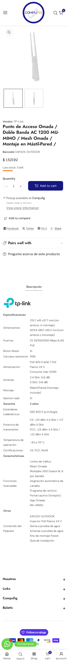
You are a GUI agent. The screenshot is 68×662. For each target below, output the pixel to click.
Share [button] (58, 228)
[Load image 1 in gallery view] (13, 98)
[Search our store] (56, 13)
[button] (34, 243)
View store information (22, 208)
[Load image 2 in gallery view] (34, 98)
